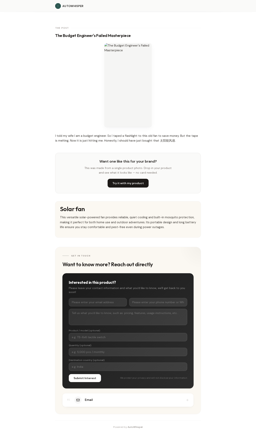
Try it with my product (128, 183)
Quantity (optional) (80, 345)
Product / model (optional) (84, 330)
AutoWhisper (135, 427)
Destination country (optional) (86, 360)
